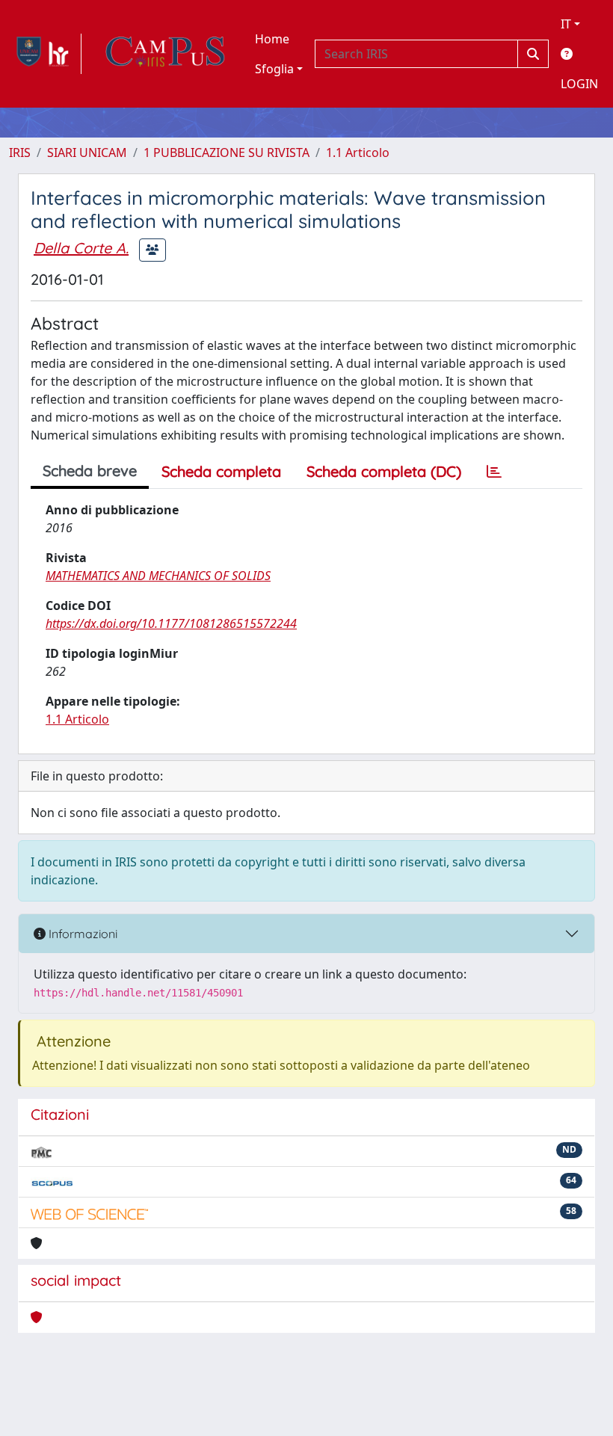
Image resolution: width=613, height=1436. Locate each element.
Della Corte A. (81, 247)
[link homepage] (45, 54)
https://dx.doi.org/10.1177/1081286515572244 (171, 623)
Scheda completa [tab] (221, 471)
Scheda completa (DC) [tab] (383, 471)
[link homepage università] (165, 54)
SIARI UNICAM (87, 152)
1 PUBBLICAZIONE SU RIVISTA (226, 152)
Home (272, 39)
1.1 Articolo (357, 152)
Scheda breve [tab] (90, 470)
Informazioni (81, 933)
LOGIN (579, 84)
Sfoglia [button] (274, 69)
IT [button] (566, 24)
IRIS (20, 152)
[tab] (494, 471)
